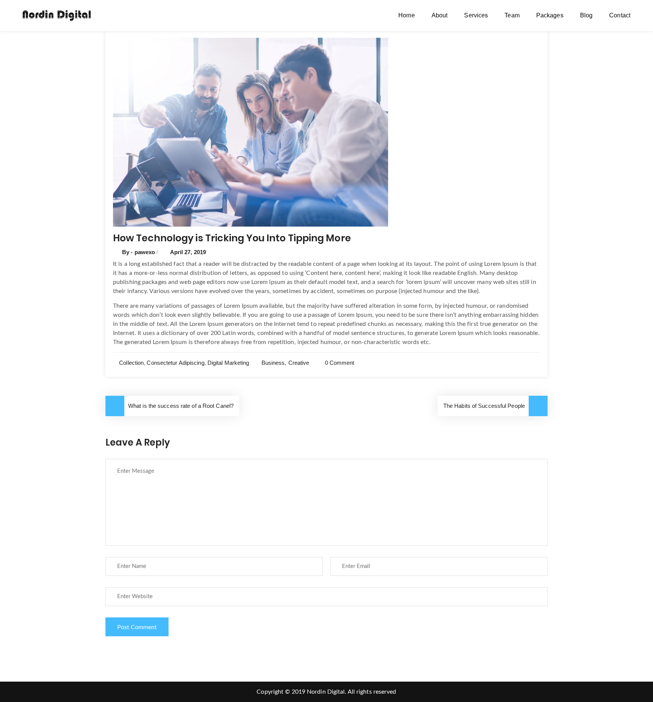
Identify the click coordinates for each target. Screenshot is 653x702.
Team (511, 15)
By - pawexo (139, 252)
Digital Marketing (228, 362)
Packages (549, 15)
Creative (298, 362)
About (440, 15)
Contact (619, 15)
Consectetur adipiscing (175, 362)
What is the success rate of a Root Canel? (181, 406)
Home (406, 15)
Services (476, 15)
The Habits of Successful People (484, 406)
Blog (586, 15)
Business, (274, 362)
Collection (131, 362)
